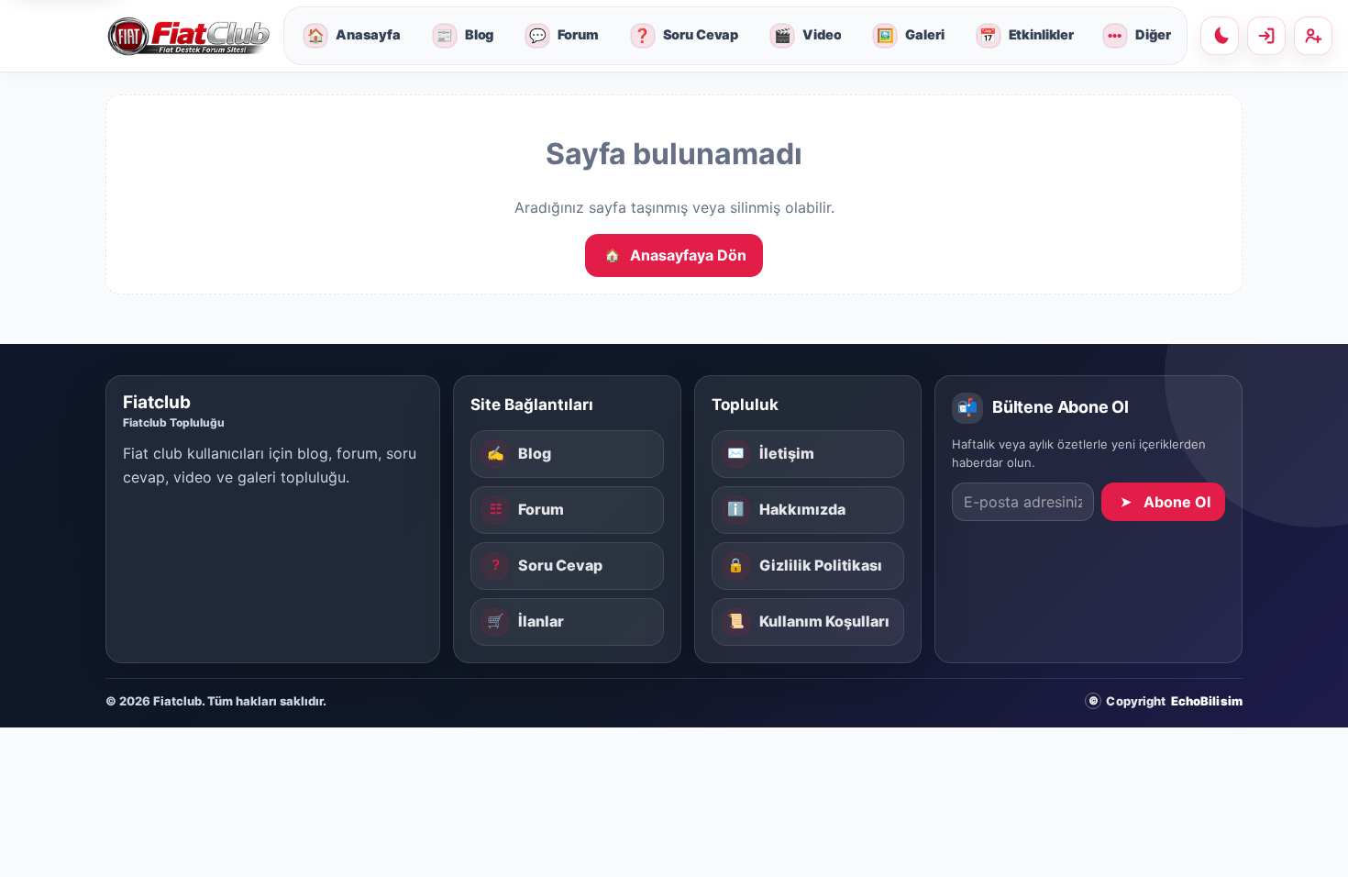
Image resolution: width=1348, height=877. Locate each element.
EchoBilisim (1207, 701)
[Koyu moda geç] (1219, 36)
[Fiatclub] (188, 36)
